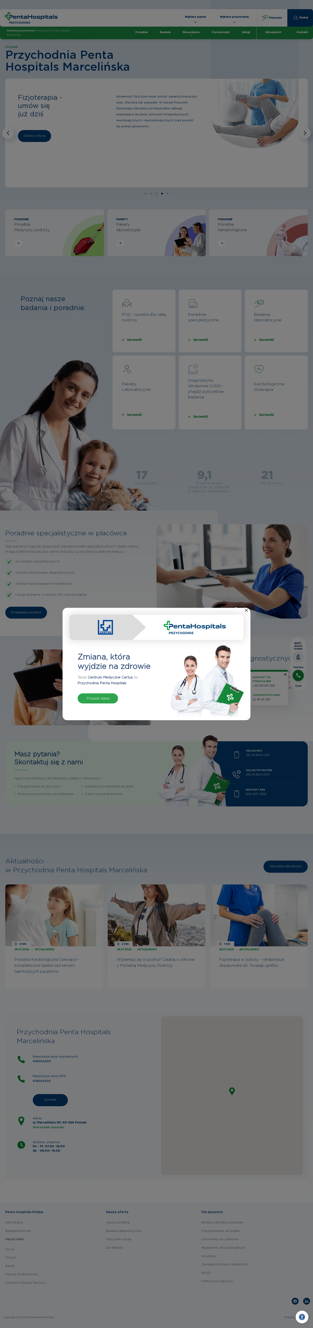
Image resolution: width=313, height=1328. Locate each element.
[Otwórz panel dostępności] (302, 1317)
